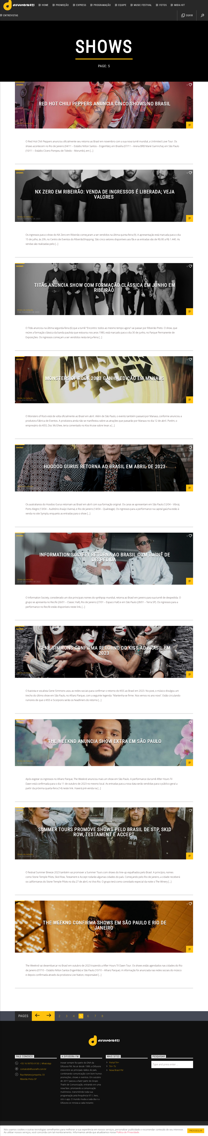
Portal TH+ (114, 1062)
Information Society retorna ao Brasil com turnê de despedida (104, 557)
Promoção (62, 5)
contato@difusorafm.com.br (33, 1069)
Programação (102, 5)
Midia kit (179, 5)
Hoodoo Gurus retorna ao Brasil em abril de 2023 (105, 466)
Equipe (122, 5)
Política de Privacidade (127, 1132)
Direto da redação (25, 123)
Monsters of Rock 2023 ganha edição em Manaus (104, 378)
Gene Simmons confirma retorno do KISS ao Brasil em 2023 (105, 650)
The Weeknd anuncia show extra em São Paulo (104, 741)
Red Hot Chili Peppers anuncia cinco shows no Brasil (105, 104)
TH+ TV (112, 1066)
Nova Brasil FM (116, 1070)
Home (45, 5)
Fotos (163, 5)
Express (81, 5)
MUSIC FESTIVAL (143, 5)
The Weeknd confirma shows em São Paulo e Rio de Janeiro (104, 925)
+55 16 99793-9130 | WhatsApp (35, 1063)
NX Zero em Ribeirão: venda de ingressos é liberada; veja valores (105, 194)
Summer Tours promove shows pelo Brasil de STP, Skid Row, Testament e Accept (104, 832)
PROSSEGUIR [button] (195, 1130)
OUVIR (189, 15)
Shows (19, 84)
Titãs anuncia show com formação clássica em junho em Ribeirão (104, 287)
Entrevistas (10, 15)
